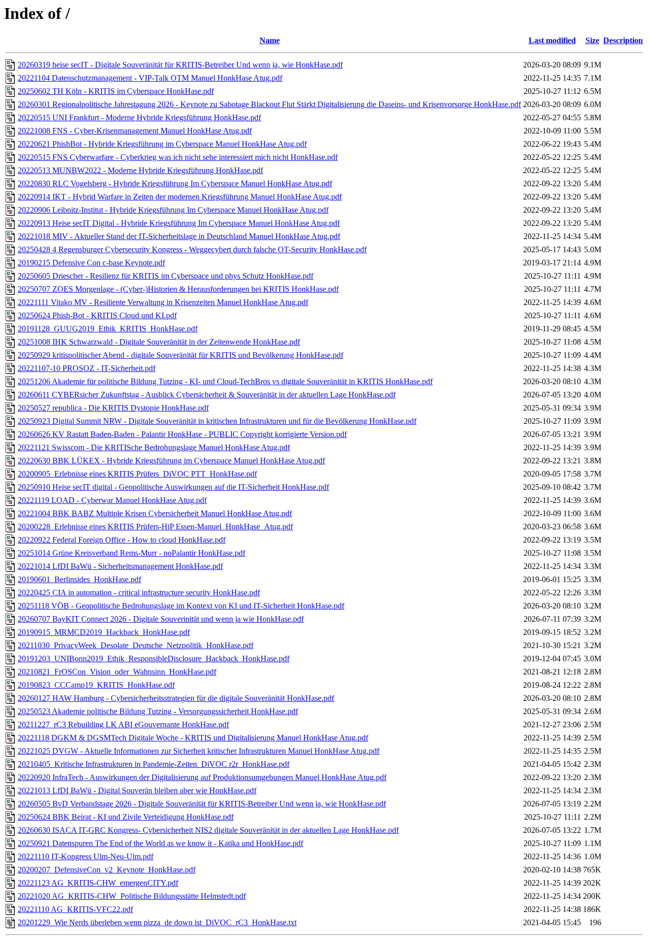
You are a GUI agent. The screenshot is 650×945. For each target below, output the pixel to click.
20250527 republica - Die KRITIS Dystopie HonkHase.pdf (113, 407)
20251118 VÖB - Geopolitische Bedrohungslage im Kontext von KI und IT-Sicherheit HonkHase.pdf (181, 605)
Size (592, 40)
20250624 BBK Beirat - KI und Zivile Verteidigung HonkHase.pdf (126, 817)
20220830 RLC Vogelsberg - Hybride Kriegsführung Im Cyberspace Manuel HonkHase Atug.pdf (175, 183)
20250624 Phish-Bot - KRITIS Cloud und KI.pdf (97, 315)
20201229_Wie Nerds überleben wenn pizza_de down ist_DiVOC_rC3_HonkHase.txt (157, 922)
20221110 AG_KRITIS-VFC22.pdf (75, 909)
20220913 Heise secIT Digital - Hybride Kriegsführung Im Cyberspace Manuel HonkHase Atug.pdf (179, 223)
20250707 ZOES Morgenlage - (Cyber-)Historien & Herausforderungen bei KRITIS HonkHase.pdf (178, 289)
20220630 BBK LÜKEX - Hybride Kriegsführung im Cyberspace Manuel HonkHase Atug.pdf (171, 460)
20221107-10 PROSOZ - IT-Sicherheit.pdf (86, 368)
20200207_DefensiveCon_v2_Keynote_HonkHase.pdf (107, 869)
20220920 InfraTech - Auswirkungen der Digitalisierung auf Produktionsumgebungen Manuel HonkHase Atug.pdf (202, 777)
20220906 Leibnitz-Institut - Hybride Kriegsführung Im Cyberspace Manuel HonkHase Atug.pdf (173, 210)
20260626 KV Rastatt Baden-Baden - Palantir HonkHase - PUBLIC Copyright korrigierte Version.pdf (182, 434)
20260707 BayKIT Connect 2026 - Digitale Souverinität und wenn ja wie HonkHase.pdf (161, 619)
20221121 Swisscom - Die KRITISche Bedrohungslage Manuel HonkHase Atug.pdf (154, 447)
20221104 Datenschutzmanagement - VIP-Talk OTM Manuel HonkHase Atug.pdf (150, 78)
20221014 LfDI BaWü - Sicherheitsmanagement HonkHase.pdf (120, 566)
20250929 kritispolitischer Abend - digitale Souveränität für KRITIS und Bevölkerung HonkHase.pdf (180, 355)
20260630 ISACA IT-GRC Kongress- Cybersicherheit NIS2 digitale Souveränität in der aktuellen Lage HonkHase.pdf (208, 830)
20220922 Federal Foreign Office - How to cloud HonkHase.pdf (121, 539)
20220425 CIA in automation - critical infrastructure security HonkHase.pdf (139, 592)
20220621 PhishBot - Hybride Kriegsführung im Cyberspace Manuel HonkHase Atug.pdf (162, 144)
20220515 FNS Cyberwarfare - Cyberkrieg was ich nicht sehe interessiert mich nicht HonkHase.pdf (178, 157)
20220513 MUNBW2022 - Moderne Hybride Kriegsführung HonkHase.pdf (140, 170)
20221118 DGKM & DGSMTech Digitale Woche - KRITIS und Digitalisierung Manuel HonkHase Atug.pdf (193, 737)
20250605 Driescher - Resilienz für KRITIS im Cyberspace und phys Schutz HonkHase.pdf (165, 276)
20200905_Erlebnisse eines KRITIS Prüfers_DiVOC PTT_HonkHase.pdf (137, 473)
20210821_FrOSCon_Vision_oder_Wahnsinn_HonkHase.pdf (117, 671)
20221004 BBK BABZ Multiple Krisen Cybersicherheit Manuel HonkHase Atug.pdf (155, 513)
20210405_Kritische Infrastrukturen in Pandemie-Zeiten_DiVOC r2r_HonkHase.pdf (153, 764)
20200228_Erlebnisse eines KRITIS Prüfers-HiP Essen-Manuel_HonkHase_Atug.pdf (155, 526)
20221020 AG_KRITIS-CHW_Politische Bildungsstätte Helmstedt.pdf (132, 896)
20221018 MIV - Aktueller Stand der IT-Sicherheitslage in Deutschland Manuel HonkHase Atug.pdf (179, 236)
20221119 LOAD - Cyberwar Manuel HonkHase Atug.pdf (112, 500)
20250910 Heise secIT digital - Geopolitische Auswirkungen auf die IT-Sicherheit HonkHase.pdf (173, 487)
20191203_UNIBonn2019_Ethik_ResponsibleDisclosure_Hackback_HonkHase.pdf (153, 658)
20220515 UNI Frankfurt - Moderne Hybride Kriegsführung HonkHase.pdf (139, 117)
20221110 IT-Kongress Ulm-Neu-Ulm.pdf (85, 856)
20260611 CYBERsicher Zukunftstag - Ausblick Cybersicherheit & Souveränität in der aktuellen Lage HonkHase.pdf (207, 394)
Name (269, 40)
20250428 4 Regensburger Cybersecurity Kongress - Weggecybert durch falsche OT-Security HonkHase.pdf (192, 249)
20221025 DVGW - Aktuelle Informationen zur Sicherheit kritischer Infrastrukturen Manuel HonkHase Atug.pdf (198, 751)
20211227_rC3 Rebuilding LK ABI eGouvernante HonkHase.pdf (123, 724)
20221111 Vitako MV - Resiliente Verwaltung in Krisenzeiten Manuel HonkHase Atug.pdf (163, 302)
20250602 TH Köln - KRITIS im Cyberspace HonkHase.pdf (116, 91)
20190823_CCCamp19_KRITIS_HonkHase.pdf (96, 685)
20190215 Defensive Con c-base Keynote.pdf (91, 262)
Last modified (552, 40)
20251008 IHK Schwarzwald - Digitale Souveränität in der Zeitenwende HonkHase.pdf (159, 342)
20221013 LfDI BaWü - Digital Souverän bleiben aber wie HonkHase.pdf (137, 790)
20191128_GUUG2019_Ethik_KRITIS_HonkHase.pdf (108, 328)
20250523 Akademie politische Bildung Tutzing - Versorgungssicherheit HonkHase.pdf (158, 711)
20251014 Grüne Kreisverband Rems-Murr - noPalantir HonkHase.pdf (131, 553)
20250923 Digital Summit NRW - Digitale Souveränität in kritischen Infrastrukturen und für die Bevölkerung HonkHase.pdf (217, 421)
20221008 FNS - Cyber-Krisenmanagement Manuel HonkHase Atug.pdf (135, 130)
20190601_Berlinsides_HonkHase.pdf (79, 579)
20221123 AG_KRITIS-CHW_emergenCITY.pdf (98, 883)
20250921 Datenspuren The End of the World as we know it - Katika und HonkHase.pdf (160, 843)
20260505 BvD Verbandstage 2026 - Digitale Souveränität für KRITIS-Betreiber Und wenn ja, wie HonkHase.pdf (202, 803)
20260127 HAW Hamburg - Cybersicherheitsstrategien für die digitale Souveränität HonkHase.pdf (176, 698)
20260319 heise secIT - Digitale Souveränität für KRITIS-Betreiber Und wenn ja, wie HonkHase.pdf (180, 64)
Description (623, 40)
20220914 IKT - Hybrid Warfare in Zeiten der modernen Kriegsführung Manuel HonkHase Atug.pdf (180, 196)
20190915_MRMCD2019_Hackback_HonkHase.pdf (104, 632)
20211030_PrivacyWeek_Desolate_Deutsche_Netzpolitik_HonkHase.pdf (135, 645)
